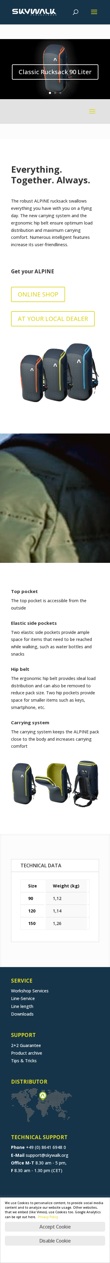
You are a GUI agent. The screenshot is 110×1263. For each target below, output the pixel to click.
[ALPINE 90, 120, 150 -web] (55, 408)
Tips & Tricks (24, 1060)
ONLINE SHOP (38, 294)
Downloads (22, 1014)
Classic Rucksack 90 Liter (55, 72)
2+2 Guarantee (26, 1045)
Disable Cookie (55, 1240)
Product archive (26, 1053)
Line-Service (23, 998)
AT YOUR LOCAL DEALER (53, 319)
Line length (22, 1006)
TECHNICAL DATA (40, 865)
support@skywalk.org (47, 1155)
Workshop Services (30, 991)
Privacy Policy (48, 1217)
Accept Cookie (55, 1226)
